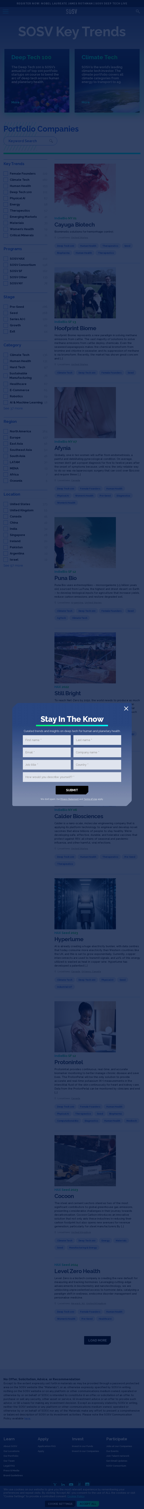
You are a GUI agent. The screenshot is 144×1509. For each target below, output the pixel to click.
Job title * (31, 764)
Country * (82, 764)
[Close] (126, 708)
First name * (33, 740)
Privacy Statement (69, 799)
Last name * (84, 740)
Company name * (87, 752)
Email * (30, 752)
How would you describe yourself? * (49, 777)
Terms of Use (90, 799)
